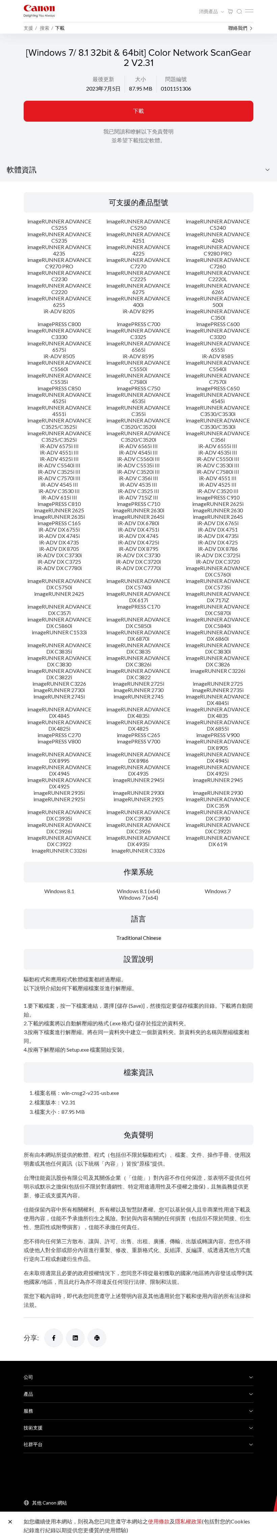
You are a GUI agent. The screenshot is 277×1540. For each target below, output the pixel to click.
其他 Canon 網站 (49, 1503)
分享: (31, 1338)
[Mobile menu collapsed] (249, 10)
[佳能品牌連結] (39, 11)
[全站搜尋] (239, 12)
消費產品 (209, 11)
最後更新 (103, 79)
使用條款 (159, 1521)
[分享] (53, 1337)
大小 (140, 79)
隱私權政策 (188, 1521)
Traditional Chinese (138, 937)
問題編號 (176, 79)
